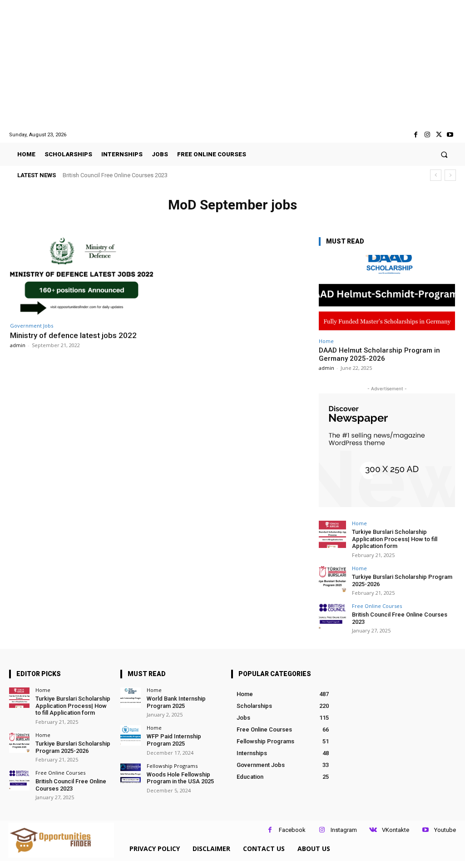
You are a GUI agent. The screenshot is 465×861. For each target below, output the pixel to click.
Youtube (445, 829)
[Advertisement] (232, 65)
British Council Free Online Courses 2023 (115, 175)
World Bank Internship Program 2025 (176, 702)
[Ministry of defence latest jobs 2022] (81, 276)
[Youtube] (450, 134)
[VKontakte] (373, 830)
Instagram (344, 829)
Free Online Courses (377, 605)
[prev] (435, 175)
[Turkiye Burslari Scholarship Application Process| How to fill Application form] (332, 534)
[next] (450, 175)
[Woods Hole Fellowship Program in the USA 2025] (130, 773)
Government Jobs (31, 325)
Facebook (292, 829)
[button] (444, 154)
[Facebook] (415, 134)
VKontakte (395, 829)
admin (17, 345)
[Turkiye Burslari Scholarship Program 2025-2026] (332, 579)
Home (326, 340)
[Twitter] (439, 134)
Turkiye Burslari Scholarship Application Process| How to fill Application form (394, 538)
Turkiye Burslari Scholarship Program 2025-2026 (72, 747)
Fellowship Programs (172, 765)
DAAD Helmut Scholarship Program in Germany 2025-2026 (379, 354)
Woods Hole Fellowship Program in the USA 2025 (180, 778)
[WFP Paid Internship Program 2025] (130, 735)
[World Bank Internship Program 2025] (130, 697)
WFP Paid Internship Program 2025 (174, 740)
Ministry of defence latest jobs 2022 (73, 335)
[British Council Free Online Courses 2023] (332, 617)
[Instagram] (427, 134)
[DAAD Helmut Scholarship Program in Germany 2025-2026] (387, 294)
